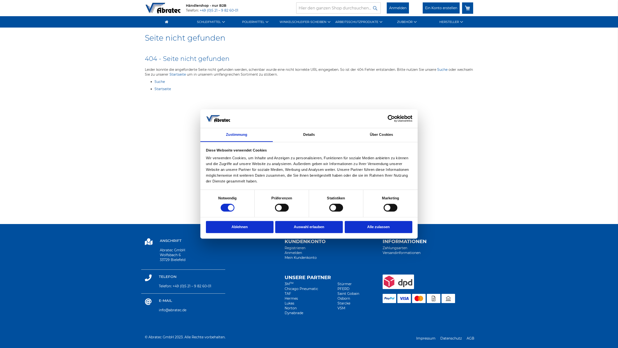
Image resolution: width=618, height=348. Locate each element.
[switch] (282, 208)
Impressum (425, 338)
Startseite (177, 74)
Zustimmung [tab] (236, 134)
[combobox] (338, 8)
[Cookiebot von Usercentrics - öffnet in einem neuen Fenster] (391, 118)
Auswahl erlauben (309, 227)
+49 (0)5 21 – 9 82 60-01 (219, 10)
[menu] (309, 22)
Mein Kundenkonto (301, 257)
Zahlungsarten (395, 248)
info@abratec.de (172, 310)
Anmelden (398, 8)
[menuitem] (211, 22)
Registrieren (295, 248)
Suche (442, 69)
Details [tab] (309, 134)
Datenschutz (451, 338)
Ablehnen (240, 227)
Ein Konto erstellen (441, 8)
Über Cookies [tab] (381, 134)
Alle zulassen (378, 227)
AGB (470, 338)
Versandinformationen (402, 253)
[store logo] (163, 8)
